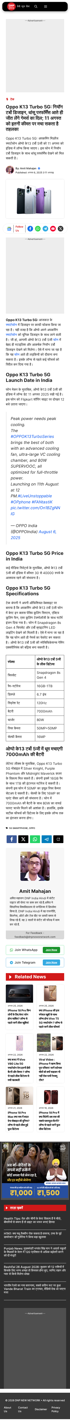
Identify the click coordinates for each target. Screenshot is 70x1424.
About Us (7, 1409)
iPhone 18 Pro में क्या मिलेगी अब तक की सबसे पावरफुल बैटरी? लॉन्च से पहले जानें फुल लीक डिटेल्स (49, 1121)
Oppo (32, 828)
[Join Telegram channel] (45, 228)
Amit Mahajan (28, 168)
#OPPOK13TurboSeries (32, 436)
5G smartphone (18, 828)
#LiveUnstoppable (35, 495)
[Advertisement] (35, 57)
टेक (12, 99)
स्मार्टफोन (12, 325)
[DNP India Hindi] (19, 6)
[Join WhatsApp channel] (38, 228)
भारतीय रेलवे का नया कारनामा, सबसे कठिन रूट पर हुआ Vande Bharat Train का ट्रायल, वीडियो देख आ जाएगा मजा (35, 1288)
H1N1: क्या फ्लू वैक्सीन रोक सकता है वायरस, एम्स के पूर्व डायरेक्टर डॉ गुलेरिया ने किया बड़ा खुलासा (32, 1235)
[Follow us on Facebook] (30, 228)
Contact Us (23, 1409)
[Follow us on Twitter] (60, 228)
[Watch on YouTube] (53, 228)
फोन (56, 340)
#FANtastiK (42, 501)
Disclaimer (41, 1409)
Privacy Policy (56, 1409)
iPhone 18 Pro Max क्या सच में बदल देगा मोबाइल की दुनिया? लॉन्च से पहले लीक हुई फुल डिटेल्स (19, 1121)
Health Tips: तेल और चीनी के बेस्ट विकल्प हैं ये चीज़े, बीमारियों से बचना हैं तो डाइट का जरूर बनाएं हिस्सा (32, 1220)
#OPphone (21, 501)
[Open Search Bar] (36, 6)
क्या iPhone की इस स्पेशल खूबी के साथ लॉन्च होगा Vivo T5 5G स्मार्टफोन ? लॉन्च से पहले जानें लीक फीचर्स (50, 1018)
